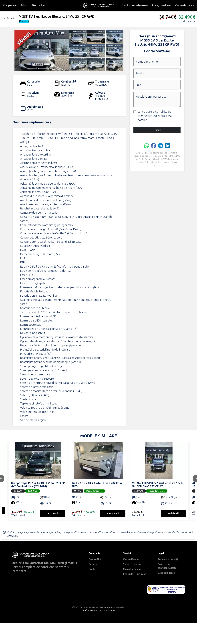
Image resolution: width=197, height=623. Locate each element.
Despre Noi (95, 559)
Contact (93, 569)
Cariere (93, 564)
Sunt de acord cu (155, 116)
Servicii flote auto (133, 564)
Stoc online (38, 5)
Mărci (24, 5)
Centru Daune (131, 559)
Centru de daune (184, 5)
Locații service (160, 5)
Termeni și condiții (168, 559)
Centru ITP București (134, 574)
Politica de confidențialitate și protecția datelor (155, 116)
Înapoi (10, 18)
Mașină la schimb (132, 569)
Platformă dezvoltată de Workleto (98, 610)
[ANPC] (166, 589)
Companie (8, 5)
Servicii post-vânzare (134, 5)
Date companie (166, 572)
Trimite (157, 130)
